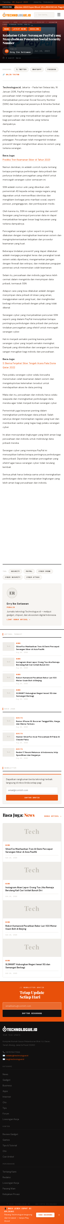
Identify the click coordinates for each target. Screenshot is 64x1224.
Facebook (51, 69)
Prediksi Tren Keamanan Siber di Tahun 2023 (26, 159)
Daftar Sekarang (32, 1013)
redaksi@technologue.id (17, 1055)
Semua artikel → (52, 816)
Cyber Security (12, 577)
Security (15, 571)
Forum (6, 1113)
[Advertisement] (32, 524)
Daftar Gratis (32, 797)
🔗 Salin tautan (11, 74)
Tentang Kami (9, 1171)
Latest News (27, 22)
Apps (5, 1091)
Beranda (6, 22)
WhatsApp (36, 69)
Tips (5, 1108)
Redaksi (7, 1177)
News (16, 22)
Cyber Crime (45, 571)
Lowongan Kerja (11, 1119)
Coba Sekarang (45, 1215)
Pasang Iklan (9, 1188)
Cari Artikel (8, 1156)
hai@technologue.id (15, 1059)
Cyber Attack (32, 577)
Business (7, 1085)
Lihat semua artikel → (18, 619)
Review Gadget (10, 1134)
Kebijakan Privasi (11, 1194)
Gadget (6, 1080)
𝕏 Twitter (21, 69)
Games (6, 1139)
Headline (40, 22)
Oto (5, 1102)
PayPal (29, 571)
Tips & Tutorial (10, 1145)
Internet (7, 1096)
